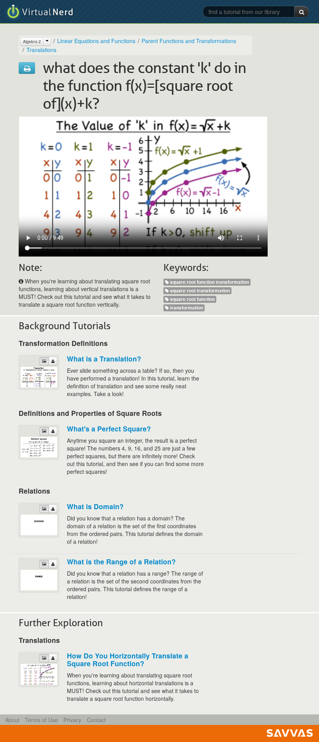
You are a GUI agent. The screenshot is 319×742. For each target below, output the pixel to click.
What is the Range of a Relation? (121, 561)
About (12, 720)
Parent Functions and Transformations (189, 41)
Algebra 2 (32, 41)
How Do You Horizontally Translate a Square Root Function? (127, 659)
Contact (96, 720)
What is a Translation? (104, 358)
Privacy (72, 720)
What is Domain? (95, 506)
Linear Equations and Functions (96, 41)
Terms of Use (41, 720)
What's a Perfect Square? (109, 428)
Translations (41, 50)
